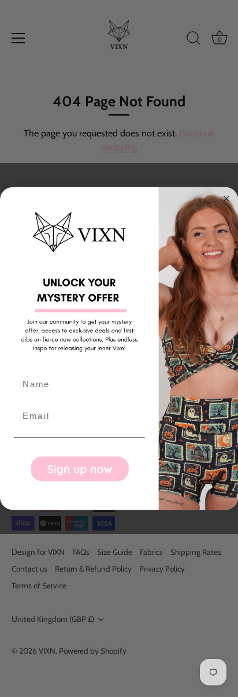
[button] (79, 468)
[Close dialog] (226, 198)
